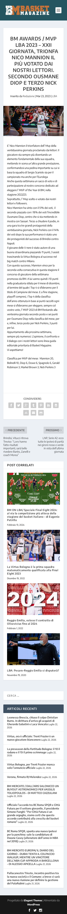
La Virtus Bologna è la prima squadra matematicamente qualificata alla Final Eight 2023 (32, 570)
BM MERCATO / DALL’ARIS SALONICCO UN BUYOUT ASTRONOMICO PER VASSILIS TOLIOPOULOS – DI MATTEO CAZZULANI (33, 789)
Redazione (28, 96)
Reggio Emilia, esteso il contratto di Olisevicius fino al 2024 (30, 622)
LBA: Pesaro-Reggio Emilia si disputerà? (33, 670)
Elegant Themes (33, 900)
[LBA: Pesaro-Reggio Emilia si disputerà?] (33, 649)
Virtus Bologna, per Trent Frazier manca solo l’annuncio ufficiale (31, 766)
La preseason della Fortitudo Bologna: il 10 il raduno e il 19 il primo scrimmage (33, 750)
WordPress (33, 904)
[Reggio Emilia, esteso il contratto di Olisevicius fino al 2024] (33, 599)
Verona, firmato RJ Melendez (24, 776)
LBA (54, 96)
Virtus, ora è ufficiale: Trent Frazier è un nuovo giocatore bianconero (30, 738)
